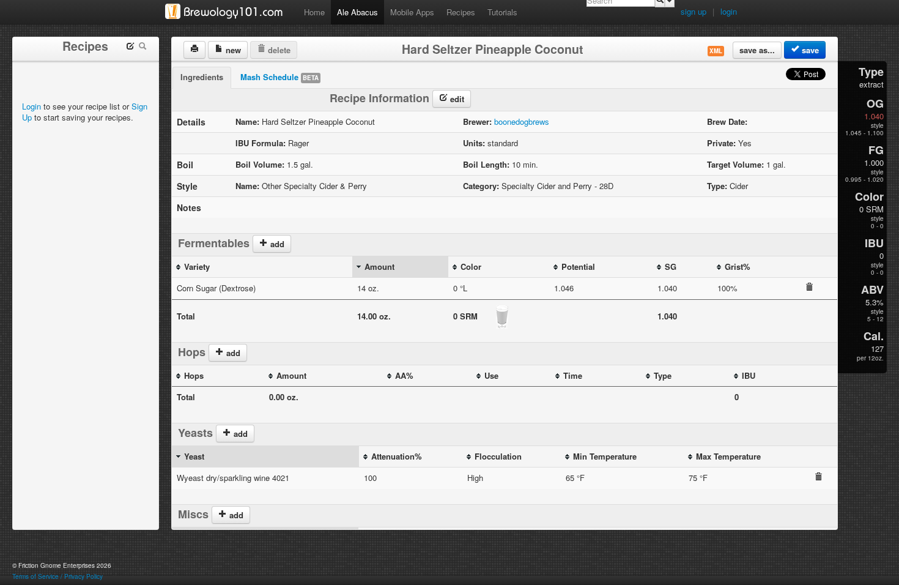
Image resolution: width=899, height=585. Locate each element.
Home (314, 12)
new (232, 50)
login (728, 11)
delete (277, 50)
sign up (693, 11)
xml (715, 51)
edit (456, 99)
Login (31, 106)
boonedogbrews (521, 121)
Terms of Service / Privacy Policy (57, 576)
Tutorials (502, 12)
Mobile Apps (412, 12)
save (809, 50)
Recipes (460, 12)
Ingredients (201, 77)
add (276, 244)
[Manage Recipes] (130, 47)
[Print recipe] (194, 50)
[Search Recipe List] (142, 47)
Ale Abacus (357, 12)
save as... (757, 50)
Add (235, 515)
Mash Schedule (279, 77)
